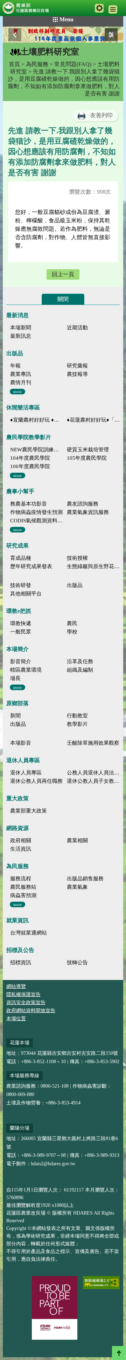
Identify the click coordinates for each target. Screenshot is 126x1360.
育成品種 (20, 558)
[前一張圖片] (14, 34)
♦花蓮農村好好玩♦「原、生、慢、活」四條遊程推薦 (93, 420)
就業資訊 (17, 920)
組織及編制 (80, 670)
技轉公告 (77, 962)
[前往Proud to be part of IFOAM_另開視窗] (54, 1308)
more (17, 391)
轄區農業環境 (26, 670)
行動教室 (77, 715)
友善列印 (101, 115)
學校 (72, 632)
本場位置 (16, 1018)
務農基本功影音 (28, 504)
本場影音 (20, 743)
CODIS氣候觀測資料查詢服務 (36, 520)
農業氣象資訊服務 (88, 512)
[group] (63, 35)
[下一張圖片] (111, 34)
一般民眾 (20, 632)
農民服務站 (23, 887)
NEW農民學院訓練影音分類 (36, 449)
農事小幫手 (20, 491)
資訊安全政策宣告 (26, 1002)
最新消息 (17, 315)
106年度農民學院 (30, 466)
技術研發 (20, 585)
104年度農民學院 (30, 458)
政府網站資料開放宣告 (30, 1010)
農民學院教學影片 (28, 437)
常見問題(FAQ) (72, 64)
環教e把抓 (18, 611)
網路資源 (17, 828)
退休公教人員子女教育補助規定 (93, 781)
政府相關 (20, 840)
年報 (15, 365)
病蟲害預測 (23, 895)
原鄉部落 (17, 703)
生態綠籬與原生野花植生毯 (93, 566)
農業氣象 (77, 887)
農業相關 (77, 840)
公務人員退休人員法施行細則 (93, 772)
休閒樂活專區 (23, 407)
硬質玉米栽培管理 (88, 449)
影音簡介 (20, 661)
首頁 (14, 64)
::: (7, 51)
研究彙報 (77, 365)
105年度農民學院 (87, 458)
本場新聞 (20, 327)
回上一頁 (63, 274)
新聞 (15, 715)
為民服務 (37, 64)
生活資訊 (20, 849)
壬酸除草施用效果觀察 (93, 743)
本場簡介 (17, 649)
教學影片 (77, 724)
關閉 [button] (63, 299)
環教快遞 (20, 623)
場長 (15, 678)
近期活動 (77, 327)
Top (119, 1353)
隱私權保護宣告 (23, 994)
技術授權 (77, 558)
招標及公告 (20, 950)
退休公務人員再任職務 (36, 781)
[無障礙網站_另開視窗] (101, 1282)
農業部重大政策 (28, 811)
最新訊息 (20, 336)
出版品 (14, 353)
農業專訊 (20, 374)
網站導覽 (16, 986)
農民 (72, 623)
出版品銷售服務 (85, 878)
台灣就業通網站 (28, 933)
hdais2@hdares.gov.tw (53, 1163)
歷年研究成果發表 (31, 566)
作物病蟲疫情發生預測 (36, 512)
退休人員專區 (23, 760)
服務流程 (20, 878)
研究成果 (17, 546)
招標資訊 (20, 962)
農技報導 (77, 374)
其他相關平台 (26, 593)
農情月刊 (20, 382)
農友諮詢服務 (82, 504)
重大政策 (17, 798)
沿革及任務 (80, 661)
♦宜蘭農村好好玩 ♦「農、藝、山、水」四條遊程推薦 (36, 420)
